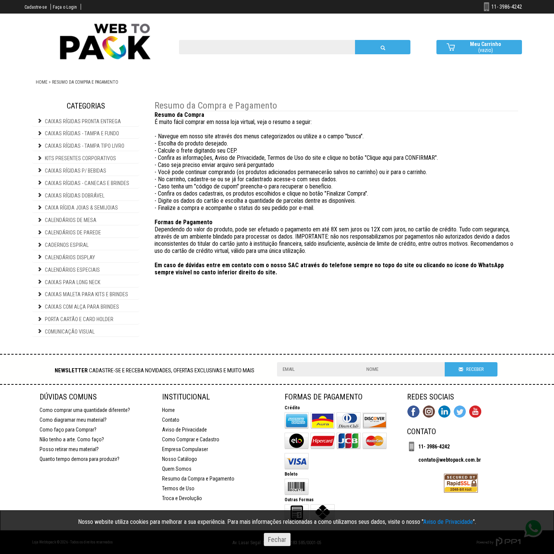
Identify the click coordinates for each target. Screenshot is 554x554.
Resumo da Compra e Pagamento (198, 479)
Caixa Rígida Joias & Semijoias (81, 208)
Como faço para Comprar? (68, 430)
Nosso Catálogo (179, 459)
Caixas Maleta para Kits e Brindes (86, 294)
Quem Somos (176, 469)
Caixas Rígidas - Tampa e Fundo (82, 133)
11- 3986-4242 (434, 447)
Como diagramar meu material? (73, 420)
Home (168, 410)
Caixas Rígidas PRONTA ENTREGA (83, 121)
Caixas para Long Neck (72, 282)
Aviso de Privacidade (184, 430)
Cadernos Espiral (67, 245)
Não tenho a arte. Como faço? (72, 439)
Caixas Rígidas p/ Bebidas (75, 171)
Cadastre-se (35, 7)
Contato (170, 420)
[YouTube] (475, 412)
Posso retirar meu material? (69, 449)
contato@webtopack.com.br (449, 460)
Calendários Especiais (72, 270)
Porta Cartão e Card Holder (79, 319)
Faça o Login (65, 7)
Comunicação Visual (70, 332)
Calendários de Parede (73, 233)
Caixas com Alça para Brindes (82, 307)
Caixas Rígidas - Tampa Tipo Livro (84, 146)
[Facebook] (413, 412)
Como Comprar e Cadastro (190, 439)
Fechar (277, 539)
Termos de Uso (178, 488)
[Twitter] (460, 412)
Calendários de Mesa (70, 220)
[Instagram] (429, 412)
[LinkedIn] (444, 412)
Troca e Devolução (182, 498)
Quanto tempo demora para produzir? (79, 459)
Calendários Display (70, 257)
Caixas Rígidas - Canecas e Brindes (87, 183)
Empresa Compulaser (185, 449)
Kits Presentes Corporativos (80, 158)
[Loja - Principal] (106, 63)
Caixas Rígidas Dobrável (74, 196)
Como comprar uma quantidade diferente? (85, 410)
